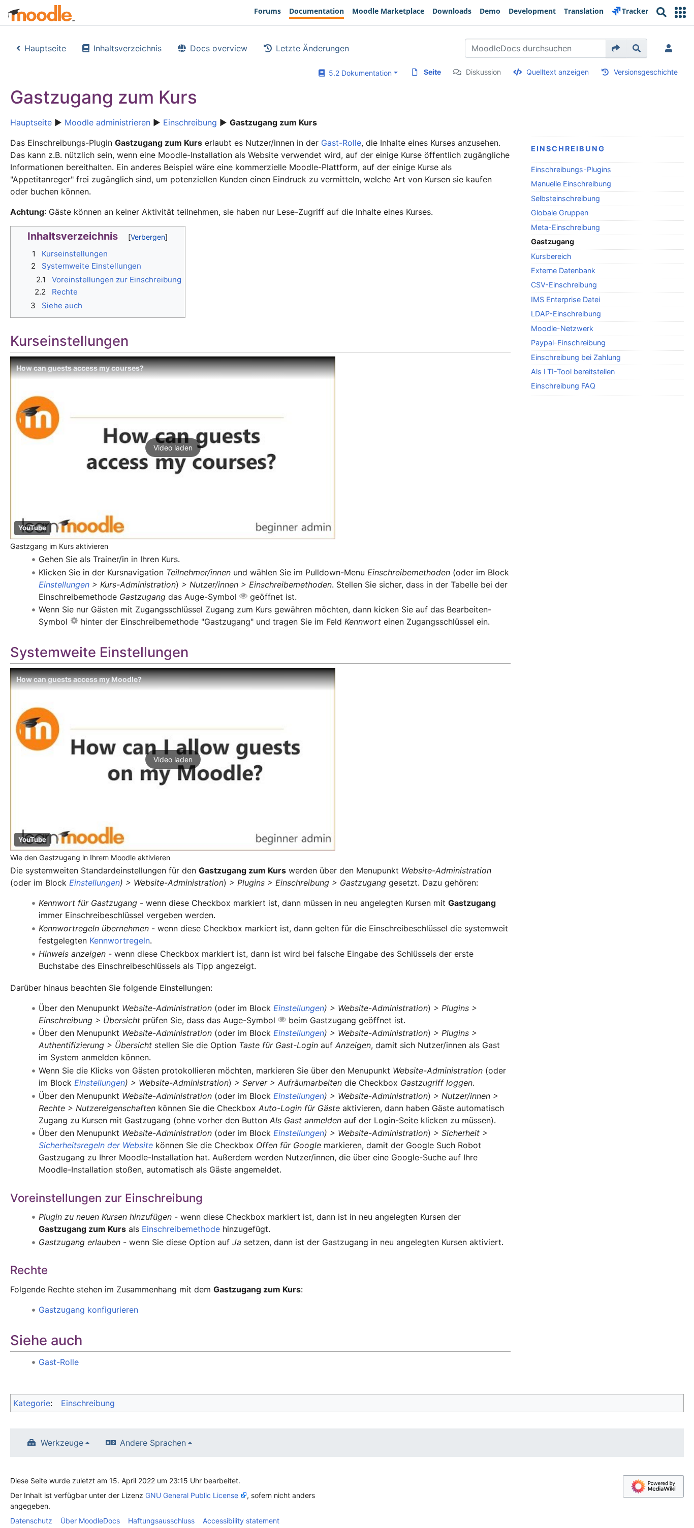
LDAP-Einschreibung (566, 313)
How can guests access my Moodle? (79, 679)
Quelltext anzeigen (557, 72)
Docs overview (218, 48)
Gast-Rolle (341, 143)
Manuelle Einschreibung (571, 183)
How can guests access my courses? (80, 368)
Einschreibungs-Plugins (571, 169)
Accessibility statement (241, 1520)
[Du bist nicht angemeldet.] (671, 48)
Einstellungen (64, 584)
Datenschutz (31, 1520)
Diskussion (483, 72)
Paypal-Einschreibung (568, 342)
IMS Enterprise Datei (565, 299)
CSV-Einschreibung (564, 284)
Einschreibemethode (181, 1229)
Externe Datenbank (563, 270)
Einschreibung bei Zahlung (576, 357)
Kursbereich (551, 256)
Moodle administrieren (107, 122)
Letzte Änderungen (312, 48)
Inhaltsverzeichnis (127, 48)
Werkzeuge (62, 1443)
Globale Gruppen (559, 212)
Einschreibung (190, 122)
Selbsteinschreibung (565, 198)
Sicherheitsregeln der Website (96, 1145)
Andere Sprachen (153, 1443)
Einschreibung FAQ (563, 385)
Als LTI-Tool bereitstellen (573, 371)
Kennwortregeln (119, 940)
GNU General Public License (191, 1495)
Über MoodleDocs (90, 1520)
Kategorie (31, 1403)
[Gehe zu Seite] (616, 48)
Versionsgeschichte (646, 72)
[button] (680, 12)
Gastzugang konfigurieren (88, 1310)
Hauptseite (45, 48)
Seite (432, 72)
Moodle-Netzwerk (562, 328)
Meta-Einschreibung (565, 227)
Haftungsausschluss (161, 1520)
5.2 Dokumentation (358, 73)
